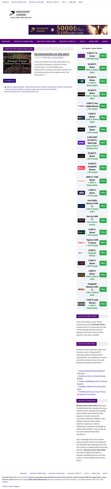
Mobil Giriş (72, 2)
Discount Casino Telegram (11, 486)
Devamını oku (9, 81)
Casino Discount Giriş (32, 87)
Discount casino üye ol (33, 89)
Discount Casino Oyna (18, 2)
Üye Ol (64, 2)
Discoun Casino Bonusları (15, 87)
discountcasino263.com (12, 91)
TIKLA (103, 56)
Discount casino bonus (48, 87)
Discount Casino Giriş (36, 2)
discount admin (58, 58)
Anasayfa (5, 2)
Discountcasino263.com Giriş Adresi (51, 54)
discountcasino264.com (30, 91)
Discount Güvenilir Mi (49, 89)
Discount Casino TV (52, 2)
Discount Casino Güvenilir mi (14, 89)
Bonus (80, 2)
